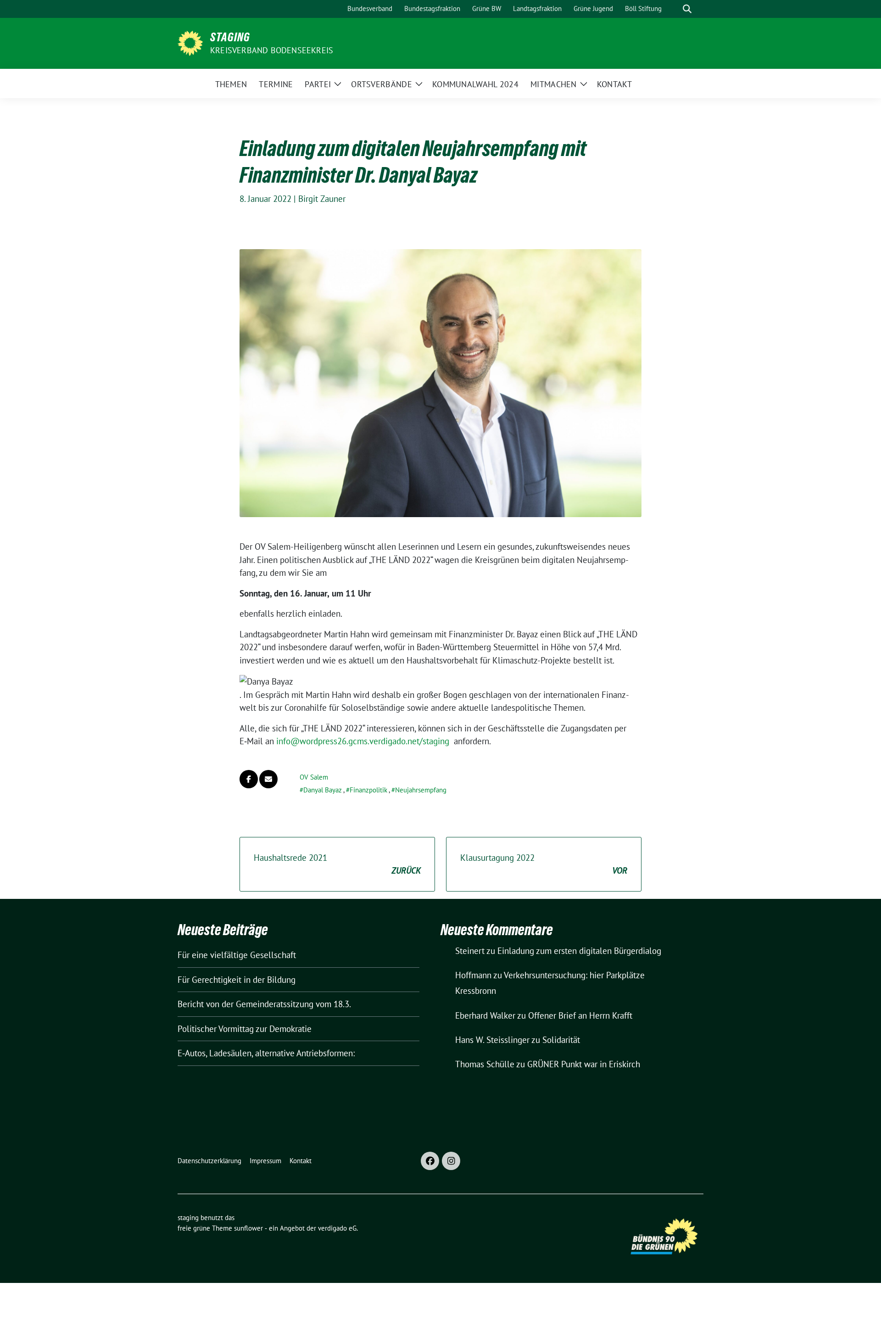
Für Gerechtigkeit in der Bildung (237, 979)
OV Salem (314, 777)
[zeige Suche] (687, 9)
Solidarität (561, 1039)
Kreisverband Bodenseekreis (271, 50)
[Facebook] (430, 1161)
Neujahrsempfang (420, 790)
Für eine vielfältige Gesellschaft (237, 954)
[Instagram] (451, 1161)
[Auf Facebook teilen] (249, 779)
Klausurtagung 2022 (543, 864)
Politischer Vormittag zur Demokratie (245, 1028)
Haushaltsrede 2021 (337, 864)
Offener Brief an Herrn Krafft (580, 1015)
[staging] (190, 42)
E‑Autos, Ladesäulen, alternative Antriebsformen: (266, 1053)
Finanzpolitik (368, 790)
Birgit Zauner (322, 198)
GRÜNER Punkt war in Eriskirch (583, 1064)
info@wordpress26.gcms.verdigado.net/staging (362, 741)
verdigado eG (337, 1228)
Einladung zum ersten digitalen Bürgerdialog (579, 950)
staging (230, 37)
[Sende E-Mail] (268, 779)
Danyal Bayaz (322, 790)
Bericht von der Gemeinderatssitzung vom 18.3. (264, 1003)
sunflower (248, 1228)
